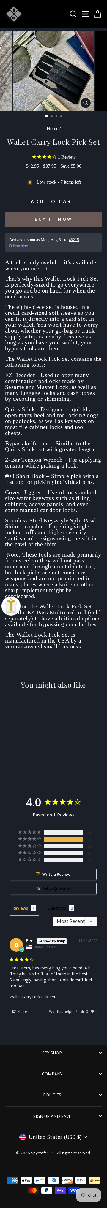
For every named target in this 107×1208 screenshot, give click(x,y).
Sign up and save (52, 1116)
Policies (52, 1095)
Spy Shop (52, 1053)
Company (52, 1074)
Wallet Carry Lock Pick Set (32, 996)
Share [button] (22, 1011)
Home (52, 128)
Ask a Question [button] (56, 888)
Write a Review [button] (56, 874)
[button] (84, 1011)
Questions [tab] (57, 908)
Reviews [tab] (20, 908)
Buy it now (53, 219)
